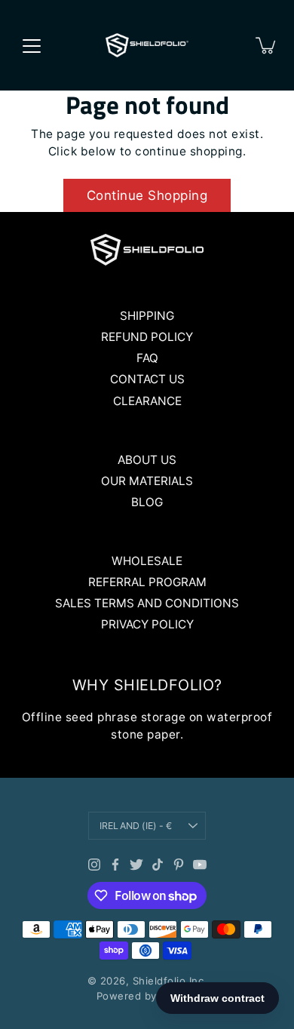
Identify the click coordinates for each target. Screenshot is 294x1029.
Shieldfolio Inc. (170, 981)
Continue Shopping (147, 195)
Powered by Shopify (147, 996)
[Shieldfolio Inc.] (147, 45)
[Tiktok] (157, 865)
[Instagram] (94, 865)
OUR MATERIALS (147, 481)
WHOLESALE (147, 561)
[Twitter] (136, 865)
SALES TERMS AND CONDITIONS (147, 603)
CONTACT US (147, 379)
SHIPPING (147, 316)
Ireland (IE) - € (136, 825)
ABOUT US (147, 460)
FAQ (147, 358)
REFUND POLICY (147, 337)
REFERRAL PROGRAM (147, 582)
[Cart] (267, 45)
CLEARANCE (147, 401)
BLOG (147, 502)
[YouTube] (200, 865)
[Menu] (31, 46)
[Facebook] (115, 865)
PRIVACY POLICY (147, 624)
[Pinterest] (178, 865)
